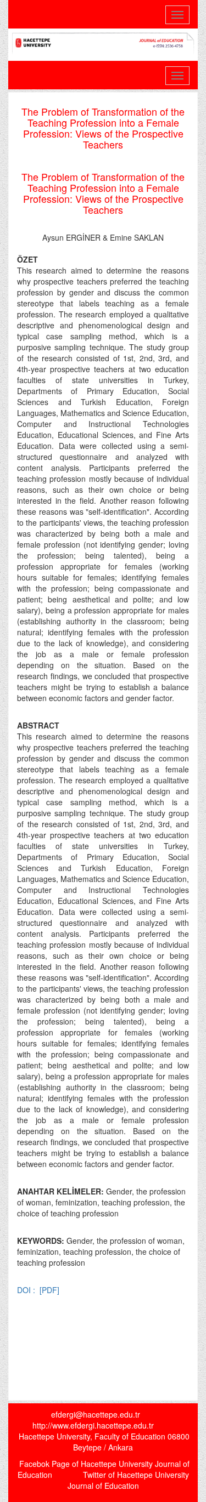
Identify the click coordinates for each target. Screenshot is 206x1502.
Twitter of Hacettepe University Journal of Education (128, 1480)
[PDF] (49, 1289)
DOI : (27, 1289)
